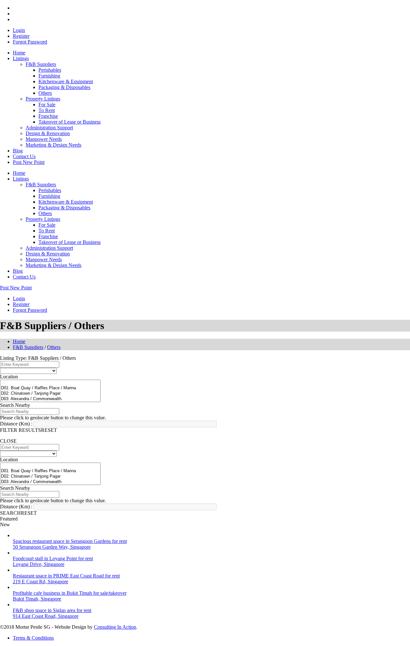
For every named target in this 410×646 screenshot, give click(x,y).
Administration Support (49, 127)
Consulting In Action (115, 627)
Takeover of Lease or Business (69, 122)
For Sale (46, 104)
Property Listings (43, 98)
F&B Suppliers (41, 64)
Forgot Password (30, 41)
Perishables (49, 70)
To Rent (46, 110)
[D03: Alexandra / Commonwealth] (50, 399)
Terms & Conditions (33, 638)
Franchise (48, 116)
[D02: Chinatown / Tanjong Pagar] (50, 393)
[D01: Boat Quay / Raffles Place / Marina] (50, 388)
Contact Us (24, 156)
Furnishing (49, 75)
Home (19, 52)
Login (19, 30)
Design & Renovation (48, 133)
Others (45, 93)
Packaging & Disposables (64, 87)
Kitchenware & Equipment (65, 81)
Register (21, 36)
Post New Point (29, 162)
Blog (18, 150)
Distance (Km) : (16, 423)
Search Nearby (15, 405)
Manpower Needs (44, 139)
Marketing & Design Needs (53, 145)
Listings (21, 58)
